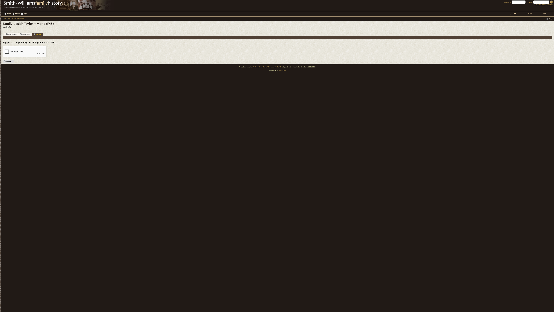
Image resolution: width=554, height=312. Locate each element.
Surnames (550, 4)
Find (514, 14)
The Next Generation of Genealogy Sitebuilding (268, 67)
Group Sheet (26, 34)
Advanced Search (540, 4)
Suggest (38, 34)
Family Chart (12, 34)
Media (530, 14)
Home (9, 14)
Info (544, 14)
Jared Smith (282, 70)
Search (17, 14)
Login (25, 14)
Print (550, 19)
